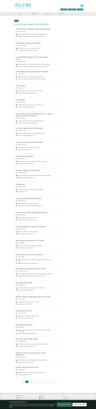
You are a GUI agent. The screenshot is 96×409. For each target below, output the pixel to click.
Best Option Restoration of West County (30, 269)
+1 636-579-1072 (22, 271)
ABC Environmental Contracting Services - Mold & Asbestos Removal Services (34, 115)
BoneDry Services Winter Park (27, 367)
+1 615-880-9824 (22, 45)
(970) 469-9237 (21, 369)
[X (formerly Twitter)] (43, 398)
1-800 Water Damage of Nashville (28, 43)
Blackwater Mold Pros (24, 311)
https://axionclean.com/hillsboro (25, 233)
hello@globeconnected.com (21, 397)
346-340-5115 (21, 327)
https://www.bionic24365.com (25, 304)
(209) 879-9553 (21, 200)
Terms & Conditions (66, 397)
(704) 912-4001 (21, 102)
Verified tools (48, 13)
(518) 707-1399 (21, 130)
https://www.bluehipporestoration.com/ (27, 333)
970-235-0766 (21, 243)
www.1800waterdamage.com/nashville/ (27, 50)
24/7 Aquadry (21, 86)
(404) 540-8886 (21, 341)
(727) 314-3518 (21, 313)
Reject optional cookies (79, 404)
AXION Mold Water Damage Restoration (31, 226)
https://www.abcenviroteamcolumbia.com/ (28, 123)
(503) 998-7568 (21, 229)
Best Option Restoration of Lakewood (29, 255)
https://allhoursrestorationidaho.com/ (27, 177)
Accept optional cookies (64, 404)
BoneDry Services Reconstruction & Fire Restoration (31, 354)
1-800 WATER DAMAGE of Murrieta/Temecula (33, 29)
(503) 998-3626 (21, 214)
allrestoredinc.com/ (22, 191)
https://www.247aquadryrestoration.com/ (28, 93)
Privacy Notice (65, 399)
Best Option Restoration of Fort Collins (30, 241)
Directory (34, 13)
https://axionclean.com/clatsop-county (27, 219)
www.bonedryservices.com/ (24, 374)
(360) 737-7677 (21, 74)
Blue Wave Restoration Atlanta (27, 339)
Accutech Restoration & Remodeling (29, 142)
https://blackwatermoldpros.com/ (26, 318)
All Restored (20, 184)
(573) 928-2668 (21, 118)
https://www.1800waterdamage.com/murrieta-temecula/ (31, 36)
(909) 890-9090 (21, 61)
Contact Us (62, 13)
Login (80, 9)
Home (20, 13)
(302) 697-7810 (21, 186)
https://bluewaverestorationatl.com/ (26, 346)
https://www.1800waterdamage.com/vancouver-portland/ (32, 78)
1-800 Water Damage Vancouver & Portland (32, 72)
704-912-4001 (21, 88)
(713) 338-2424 (21, 299)
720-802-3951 (21, 257)
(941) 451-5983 (21, 144)
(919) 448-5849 (21, 285)
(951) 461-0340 (21, 31)
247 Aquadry (20, 100)
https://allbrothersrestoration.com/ (26, 163)
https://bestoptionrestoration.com (26, 247)
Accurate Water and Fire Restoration (29, 128)
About (63, 9)
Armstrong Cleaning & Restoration (28, 198)
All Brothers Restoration (24, 156)
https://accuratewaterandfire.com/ (26, 135)
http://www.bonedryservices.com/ (26, 362)
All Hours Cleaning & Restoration (28, 170)
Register (72, 9)
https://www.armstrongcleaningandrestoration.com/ (30, 205)
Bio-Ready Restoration (24, 283)
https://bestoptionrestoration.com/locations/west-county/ (31, 276)
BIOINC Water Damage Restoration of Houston (33, 297)
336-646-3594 (21, 158)
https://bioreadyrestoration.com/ (25, 290)
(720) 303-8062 (21, 357)
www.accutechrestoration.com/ (25, 149)
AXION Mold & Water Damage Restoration (31, 212)
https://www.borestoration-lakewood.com (28, 263)
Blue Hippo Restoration (24, 325)
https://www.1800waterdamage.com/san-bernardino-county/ (32, 66)
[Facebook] (40, 398)
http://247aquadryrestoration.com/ (26, 107)
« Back (16, 20)
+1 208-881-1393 (22, 172)
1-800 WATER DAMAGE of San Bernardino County (32, 58)
